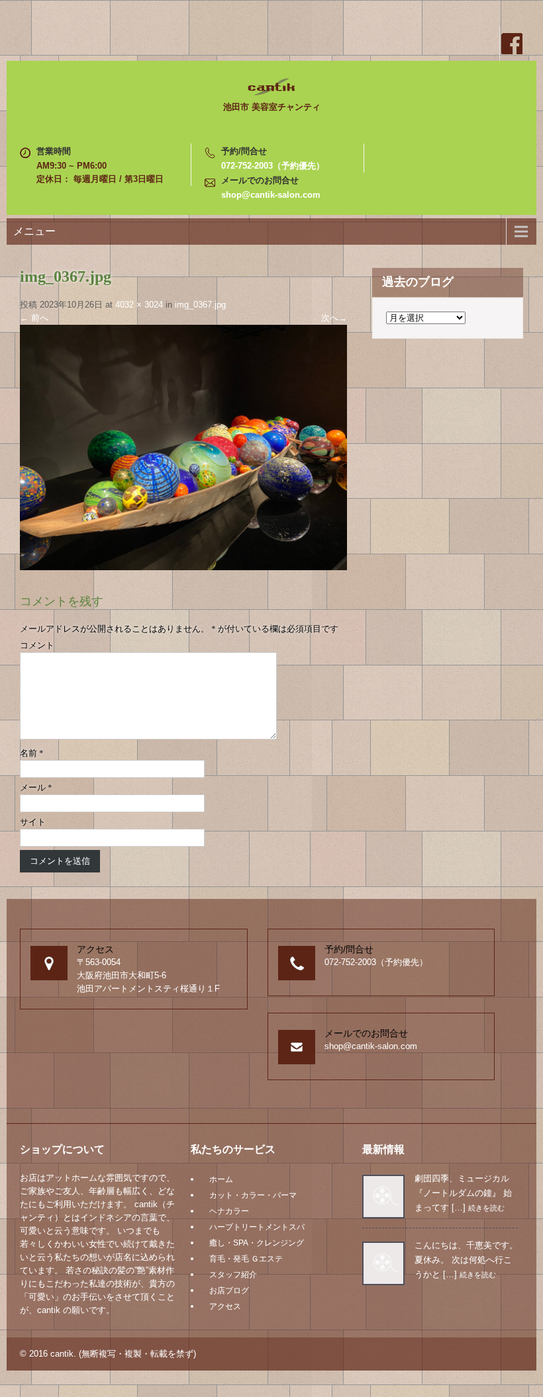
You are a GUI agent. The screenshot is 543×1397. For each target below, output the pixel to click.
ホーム (221, 1179)
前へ (34, 318)
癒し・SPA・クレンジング (256, 1243)
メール (36, 787)
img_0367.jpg (200, 305)
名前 (32, 753)
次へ (334, 318)
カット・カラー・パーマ (253, 1195)
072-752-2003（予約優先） (272, 166)
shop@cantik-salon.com (271, 195)
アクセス (225, 1306)
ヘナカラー (229, 1211)
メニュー (34, 231)
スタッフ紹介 (233, 1274)
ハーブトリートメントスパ (257, 1227)
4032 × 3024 (139, 305)
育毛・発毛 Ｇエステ (246, 1258)
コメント (37, 645)
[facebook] (511, 43)
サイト (33, 822)
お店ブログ (229, 1290)
